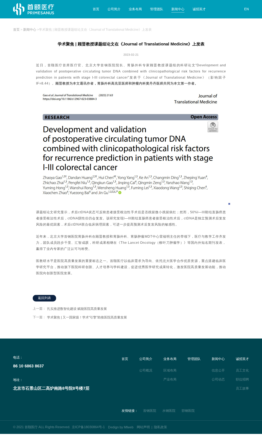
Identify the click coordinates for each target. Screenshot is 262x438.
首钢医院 (149, 410)
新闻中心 (177, 9)
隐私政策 (160, 427)
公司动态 (218, 379)
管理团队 (156, 9)
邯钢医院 (188, 410)
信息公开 (218, 370)
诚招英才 (199, 9)
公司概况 (145, 370)
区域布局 (169, 370)
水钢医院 (168, 410)
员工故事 (242, 388)
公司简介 (114, 9)
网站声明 (143, 427)
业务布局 (135, 9)
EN (246, 9)
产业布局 (169, 379)
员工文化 (242, 370)
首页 (96, 9)
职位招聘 (242, 379)
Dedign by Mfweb (120, 427)
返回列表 (44, 298)
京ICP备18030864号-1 (88, 427)
